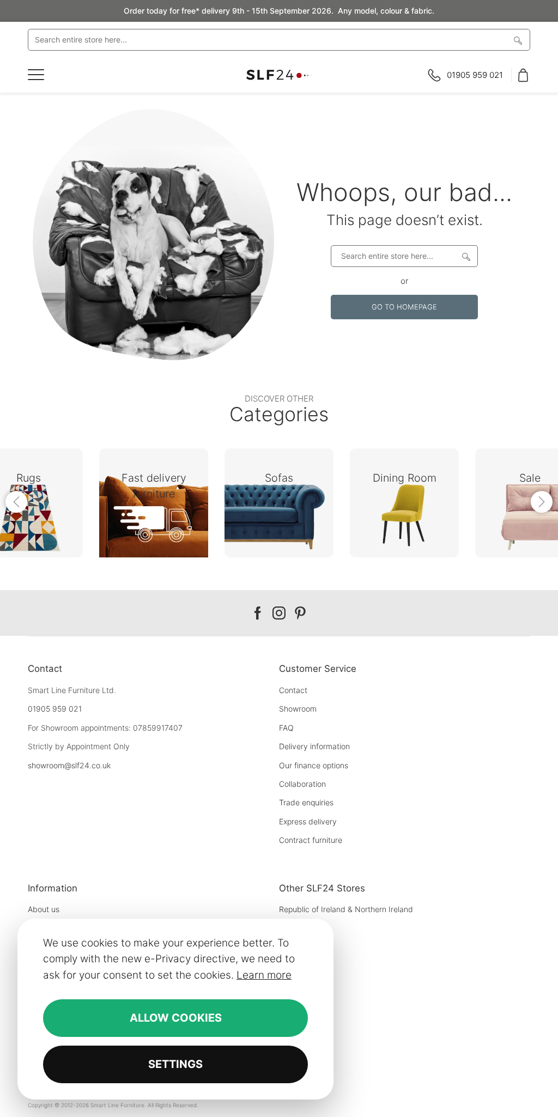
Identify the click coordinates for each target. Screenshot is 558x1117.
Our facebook (257, 613)
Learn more (264, 975)
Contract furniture (310, 840)
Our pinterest (300, 613)
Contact (293, 690)
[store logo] (278, 75)
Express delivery (308, 821)
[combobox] (279, 40)
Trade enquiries (306, 802)
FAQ (286, 727)
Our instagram (279, 613)
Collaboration (302, 783)
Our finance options (313, 765)
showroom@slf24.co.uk (69, 765)
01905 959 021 (55, 708)
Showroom (298, 708)
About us (43, 909)
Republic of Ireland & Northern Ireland (346, 909)
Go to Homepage (404, 306)
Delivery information (314, 746)
